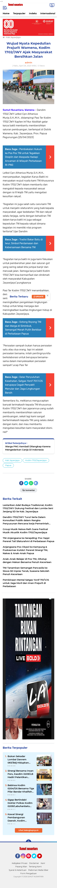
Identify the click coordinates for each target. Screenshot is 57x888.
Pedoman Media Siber (38, 870)
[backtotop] (28, 842)
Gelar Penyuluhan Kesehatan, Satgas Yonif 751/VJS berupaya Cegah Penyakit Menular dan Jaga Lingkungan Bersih (24, 385)
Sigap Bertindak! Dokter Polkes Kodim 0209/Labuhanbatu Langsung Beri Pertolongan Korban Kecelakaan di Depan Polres (20, 803)
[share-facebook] (21, 483)
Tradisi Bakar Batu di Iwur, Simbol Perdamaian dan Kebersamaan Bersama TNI (24, 243)
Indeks (33, 13)
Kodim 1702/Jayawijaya (36, 460)
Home (6, 13)
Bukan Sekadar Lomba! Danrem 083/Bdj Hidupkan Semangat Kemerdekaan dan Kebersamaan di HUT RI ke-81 (20, 759)
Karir (43, 863)
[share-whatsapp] (31, 483)
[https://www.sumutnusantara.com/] (28, 27)
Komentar (30, 490)
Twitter (35, 859)
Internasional (47, 13)
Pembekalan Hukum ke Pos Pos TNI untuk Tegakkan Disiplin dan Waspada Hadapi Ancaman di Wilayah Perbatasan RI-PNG (23, 157)
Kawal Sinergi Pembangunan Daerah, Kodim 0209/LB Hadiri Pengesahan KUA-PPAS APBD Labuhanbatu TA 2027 (20, 817)
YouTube (41, 859)
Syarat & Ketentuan (17, 870)
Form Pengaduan (28, 873)
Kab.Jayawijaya (12, 460)
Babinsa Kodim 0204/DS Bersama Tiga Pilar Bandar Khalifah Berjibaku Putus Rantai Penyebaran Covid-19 (21, 788)
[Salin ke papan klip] (36, 483)
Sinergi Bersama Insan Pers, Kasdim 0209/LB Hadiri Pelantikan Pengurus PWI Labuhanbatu (20, 774)
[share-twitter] (26, 483)
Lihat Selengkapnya (28, 830)
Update (39, 296)
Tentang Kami (35, 866)
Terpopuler (19, 13)
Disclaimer (34, 863)
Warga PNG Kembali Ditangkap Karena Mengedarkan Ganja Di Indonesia (27, 448)
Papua (8, 465)
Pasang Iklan (21, 866)
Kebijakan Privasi (19, 863)
